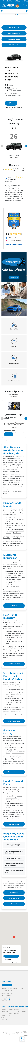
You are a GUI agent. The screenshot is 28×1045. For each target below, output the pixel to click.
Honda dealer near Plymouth (14, 595)
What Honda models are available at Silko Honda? (12, 845)
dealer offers (15, 579)
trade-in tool (10, 585)
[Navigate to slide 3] (14, 14)
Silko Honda (2, 1033)
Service (11, 1006)
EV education (17, 533)
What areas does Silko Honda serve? (14, 871)
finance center (10, 736)
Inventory (5, 1006)
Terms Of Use (10, 1033)
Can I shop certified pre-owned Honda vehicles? (14, 852)
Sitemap (13, 1033)
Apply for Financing (14, 772)
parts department (11, 805)
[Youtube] (9, 999)
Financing (17, 1006)
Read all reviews (22, 169)
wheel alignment (13, 812)
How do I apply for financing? (14, 858)
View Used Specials (14, 721)
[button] (14, 937)
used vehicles (14, 684)
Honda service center (12, 787)
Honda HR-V (6, 538)
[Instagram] (6, 999)
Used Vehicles (4, 1011)
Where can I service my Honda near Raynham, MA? (14, 864)
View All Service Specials (13, 394)
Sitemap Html (17, 1033)
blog (17, 587)
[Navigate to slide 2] (12, 14)
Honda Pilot (16, 538)
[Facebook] (3, 999)
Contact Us (14, 605)
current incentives (16, 581)
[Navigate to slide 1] (10, 14)
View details (11, 103)
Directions (23, 1011)
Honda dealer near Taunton (16, 593)
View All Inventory (13, 126)
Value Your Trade (14, 898)
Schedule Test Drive (14, 664)
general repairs (17, 814)
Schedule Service (13, 396)
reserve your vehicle (18, 753)
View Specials (14, 892)
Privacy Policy (6, 1033)
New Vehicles (4, 1009)
